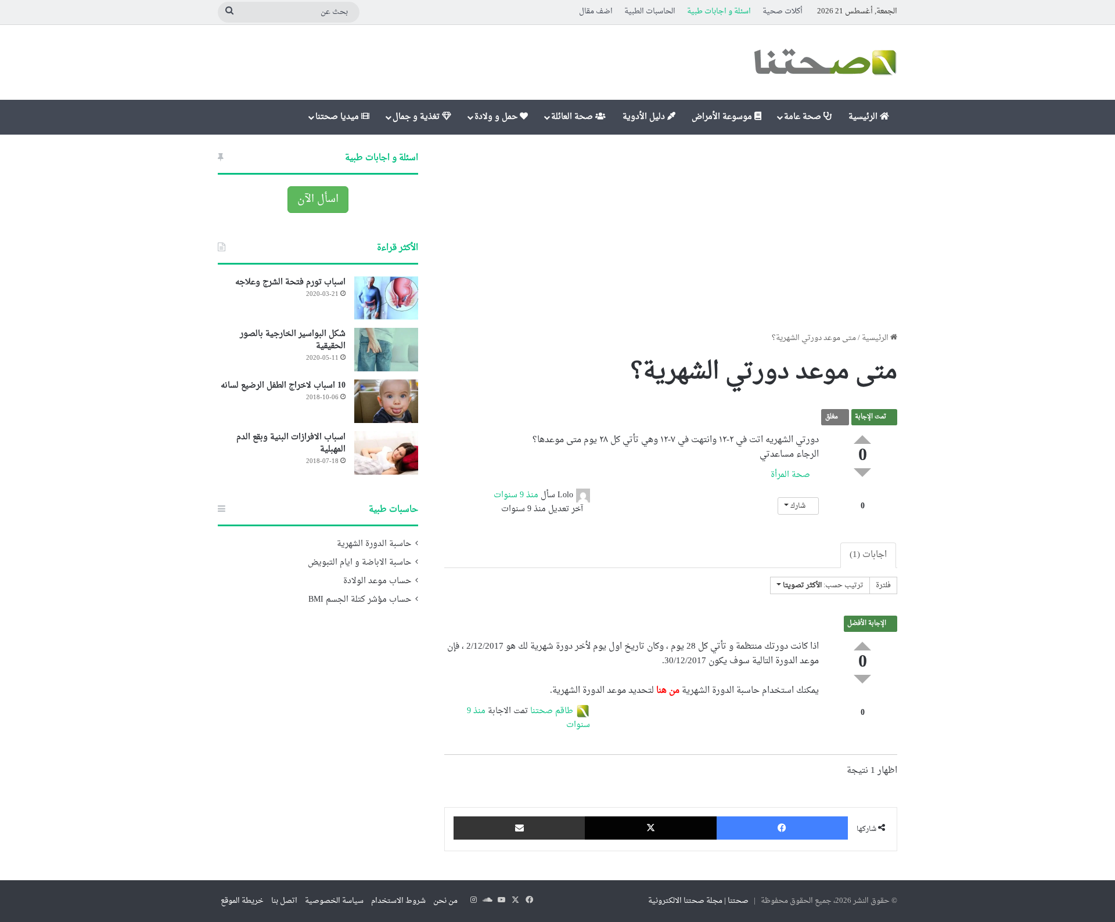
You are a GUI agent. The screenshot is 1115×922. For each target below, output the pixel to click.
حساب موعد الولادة (377, 581)
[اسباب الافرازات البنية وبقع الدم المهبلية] (386, 453)
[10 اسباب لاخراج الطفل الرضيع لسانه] (386, 401)
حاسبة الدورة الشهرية (374, 544)
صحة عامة (803, 117)
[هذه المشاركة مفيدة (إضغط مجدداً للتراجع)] (862, 439)
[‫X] (650, 828)
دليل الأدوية (645, 117)
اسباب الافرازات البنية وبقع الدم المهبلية (291, 443)
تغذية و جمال (417, 117)
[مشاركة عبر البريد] (519, 828)
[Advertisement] (670, 233)
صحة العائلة (573, 117)
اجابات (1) (868, 555)
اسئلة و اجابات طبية (719, 11)
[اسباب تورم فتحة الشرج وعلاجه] (386, 298)
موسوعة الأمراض (723, 117)
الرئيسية (864, 117)
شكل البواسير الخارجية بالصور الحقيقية (293, 340)
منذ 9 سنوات (516, 495)
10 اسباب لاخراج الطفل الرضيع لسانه (283, 385)
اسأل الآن (318, 199)
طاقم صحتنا (551, 711)
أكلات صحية (782, 11)
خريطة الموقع (242, 901)
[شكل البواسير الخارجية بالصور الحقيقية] (386, 349)
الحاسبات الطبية (649, 11)
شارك (798, 506)
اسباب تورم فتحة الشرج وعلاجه (290, 282)
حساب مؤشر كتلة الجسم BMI (359, 600)
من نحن (445, 901)
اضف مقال (596, 11)
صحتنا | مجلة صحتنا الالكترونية (698, 901)
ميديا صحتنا (338, 117)
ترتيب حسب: (823, 585)
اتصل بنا (284, 901)
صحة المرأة (791, 475)
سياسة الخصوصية (334, 901)
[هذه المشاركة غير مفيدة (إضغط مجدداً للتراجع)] (862, 472)
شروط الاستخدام (398, 901)
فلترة (883, 585)
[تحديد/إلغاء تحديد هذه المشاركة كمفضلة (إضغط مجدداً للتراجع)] (862, 494)
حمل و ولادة (497, 117)
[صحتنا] (824, 62)
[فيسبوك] (782, 828)
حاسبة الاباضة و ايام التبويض (359, 562)
